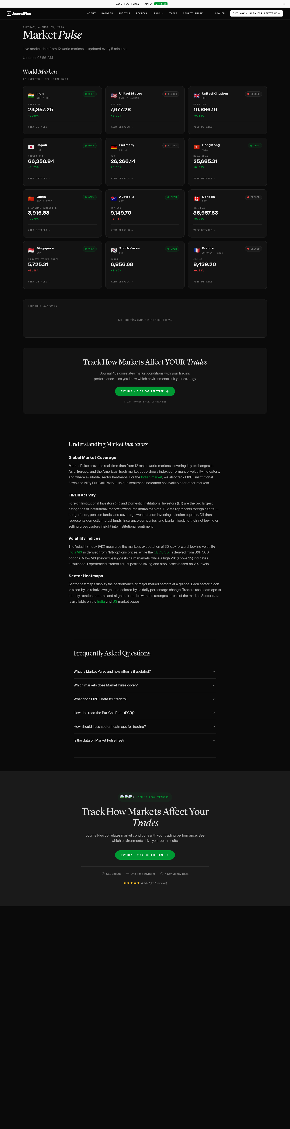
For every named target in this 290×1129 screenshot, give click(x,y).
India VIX (75, 552)
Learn (156, 13)
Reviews (141, 13)
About (91, 13)
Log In (220, 13)
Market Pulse (193, 13)
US (115, 601)
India (101, 601)
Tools (173, 13)
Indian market (151, 477)
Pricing (124, 13)
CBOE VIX (162, 552)
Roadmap (107, 13)
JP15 (162, 3)
